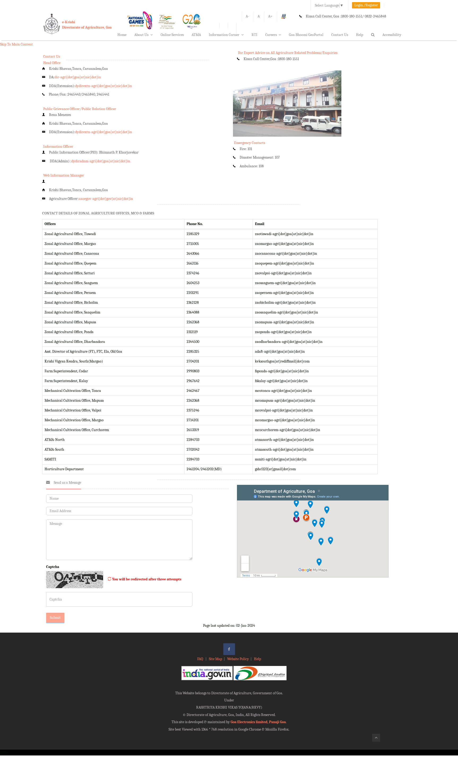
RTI (254, 35)
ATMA (196, 35)
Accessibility (391, 35)
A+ (270, 16)
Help (359, 35)
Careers (271, 35)
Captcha (52, 567)
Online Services (172, 35)
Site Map (215, 659)
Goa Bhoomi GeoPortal (306, 35)
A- (247, 16)
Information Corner (224, 35)
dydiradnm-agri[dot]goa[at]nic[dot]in (100, 161)
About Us (141, 35)
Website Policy (238, 659)
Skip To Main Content (16, 44)
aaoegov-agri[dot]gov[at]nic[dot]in (106, 198)
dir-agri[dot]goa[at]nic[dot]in (78, 77)
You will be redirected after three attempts (146, 579)
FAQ (200, 659)
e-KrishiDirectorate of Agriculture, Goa (87, 25)
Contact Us (339, 35)
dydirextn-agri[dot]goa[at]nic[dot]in (103, 86)
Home (121, 35)
